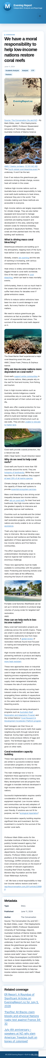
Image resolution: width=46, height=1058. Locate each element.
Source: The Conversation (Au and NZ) (20, 120)
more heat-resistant (12, 661)
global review (27, 639)
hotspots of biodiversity (14, 472)
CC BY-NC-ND (31, 166)
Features (9, 74)
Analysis (25, 70)
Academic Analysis (12, 70)
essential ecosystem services (23, 489)
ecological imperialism (29, 813)
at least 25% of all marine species (18, 478)
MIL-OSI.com (36, 1054)
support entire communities (26, 376)
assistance (8, 526)
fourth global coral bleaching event (23, 169)
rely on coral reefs (17, 500)
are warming (24, 258)
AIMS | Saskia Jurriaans (14, 166)
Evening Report (23, 5)
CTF (32, 70)
